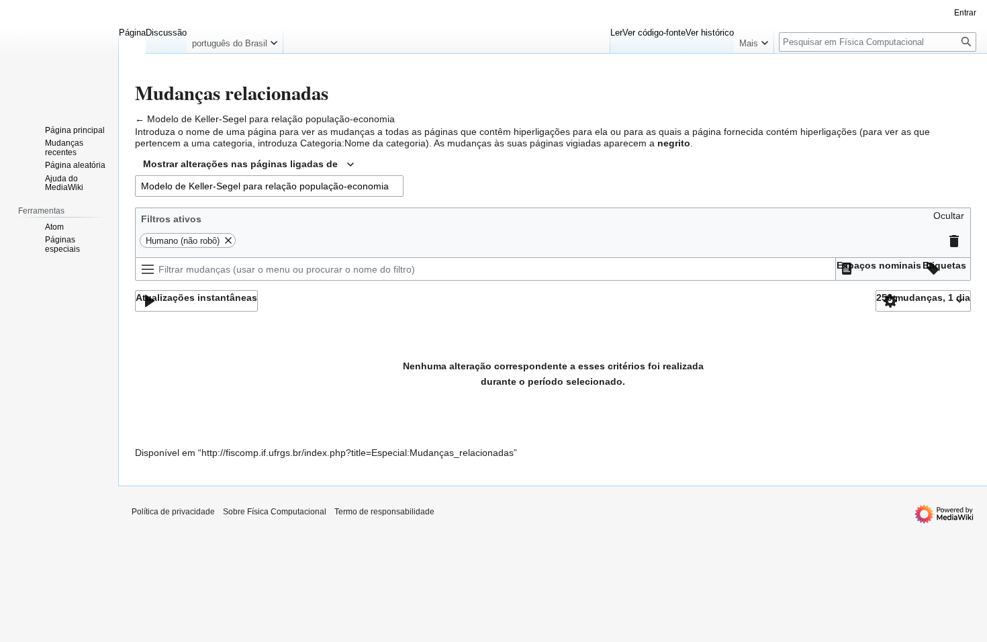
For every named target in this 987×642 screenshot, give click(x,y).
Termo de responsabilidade (384, 511)
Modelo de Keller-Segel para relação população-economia (271, 118)
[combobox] (248, 164)
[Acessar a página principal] (59, 53)
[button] (949, 219)
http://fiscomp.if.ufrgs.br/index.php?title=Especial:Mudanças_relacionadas (357, 452)
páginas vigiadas (565, 143)
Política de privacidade (173, 511)
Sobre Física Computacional (274, 511)
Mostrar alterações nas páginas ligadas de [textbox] (240, 163)
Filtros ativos (171, 219)
